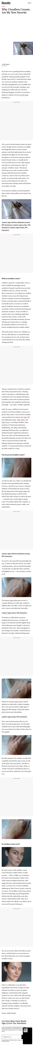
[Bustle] (6, 3)
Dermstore (8, 225)
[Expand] (24, 1029)
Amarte (12, 288)
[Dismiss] (30, 1029)
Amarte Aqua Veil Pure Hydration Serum (16, 222)
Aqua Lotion (21, 420)
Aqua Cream (6, 422)
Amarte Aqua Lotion (20, 225)
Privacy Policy (6, 1041)
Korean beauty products (17, 77)
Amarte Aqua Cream (17, 227)
